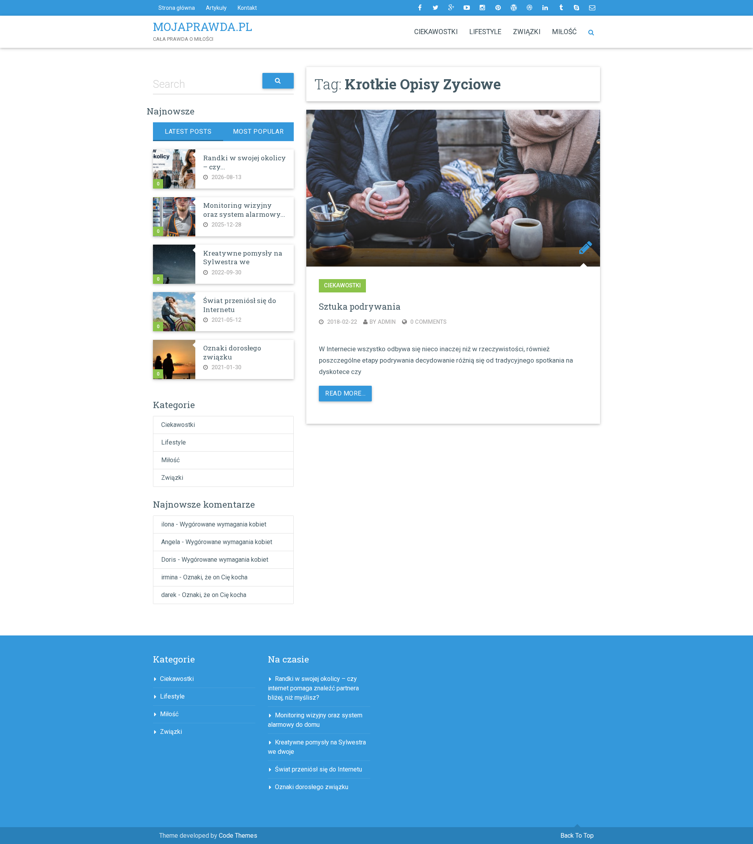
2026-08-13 (225, 177)
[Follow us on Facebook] (419, 8)
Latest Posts (188, 131)
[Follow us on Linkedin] (545, 8)
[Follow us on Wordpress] (514, 8)
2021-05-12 (225, 320)
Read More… (345, 393)
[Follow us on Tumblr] (561, 8)
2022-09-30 (225, 272)
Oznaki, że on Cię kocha (215, 577)
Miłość (564, 32)
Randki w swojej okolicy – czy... (244, 162)
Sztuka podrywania (359, 306)
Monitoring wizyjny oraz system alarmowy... (244, 209)
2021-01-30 (225, 367)
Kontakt (247, 8)
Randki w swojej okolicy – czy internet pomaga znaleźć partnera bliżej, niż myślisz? (313, 688)
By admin (382, 322)
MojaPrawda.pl (202, 26)
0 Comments (428, 322)
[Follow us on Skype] (576, 8)
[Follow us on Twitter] (435, 8)
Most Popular (258, 131)
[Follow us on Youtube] (467, 8)
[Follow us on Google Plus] (451, 8)
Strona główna (176, 8)
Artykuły (216, 8)
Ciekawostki (436, 32)
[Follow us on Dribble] (529, 8)
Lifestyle (485, 32)
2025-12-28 (225, 224)
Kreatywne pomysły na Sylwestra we (242, 257)
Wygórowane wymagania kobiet (223, 524)
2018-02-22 (341, 322)
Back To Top (577, 835)
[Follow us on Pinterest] (498, 8)
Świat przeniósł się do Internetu (239, 305)
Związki (526, 32)
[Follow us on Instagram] (482, 8)
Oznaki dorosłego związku (232, 352)
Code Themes (238, 835)
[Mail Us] (592, 8)
